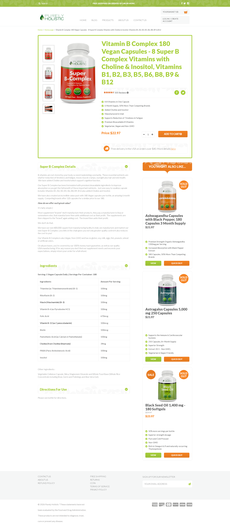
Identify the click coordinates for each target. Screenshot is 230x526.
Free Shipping (98, 476)
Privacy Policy (98, 489)
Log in (166, 19)
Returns (95, 479)
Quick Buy (176, 263)
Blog (94, 20)
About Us (123, 20)
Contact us (44, 476)
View (153, 263)
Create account (170, 20)
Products (108, 20)
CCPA (93, 483)
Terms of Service (100, 486)
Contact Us (140, 20)
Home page (49, 30)
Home (83, 20)
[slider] (109, 92)
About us (43, 479)
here (173, 148)
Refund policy (46, 483)
